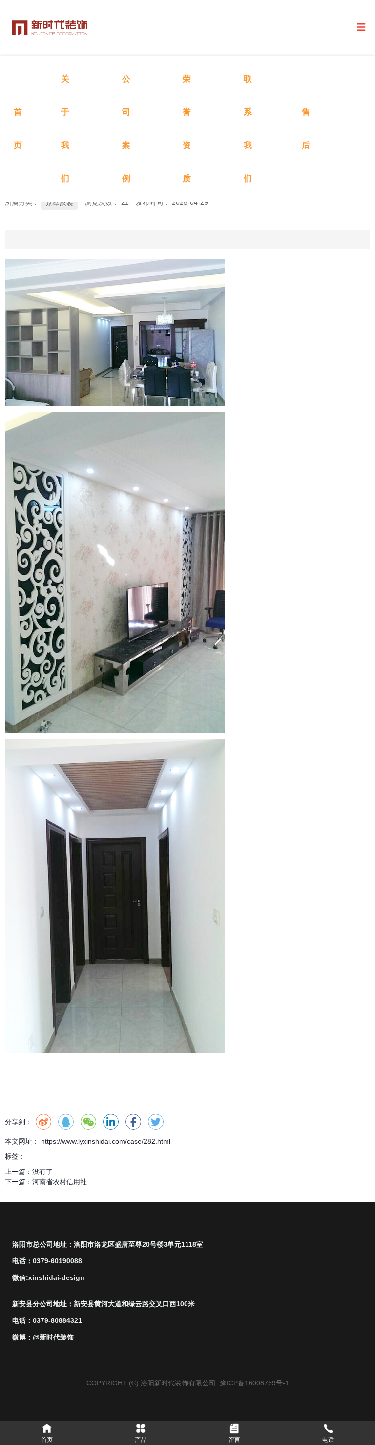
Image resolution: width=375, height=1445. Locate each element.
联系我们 (248, 128)
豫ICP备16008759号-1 (254, 1383)
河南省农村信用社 (59, 1182)
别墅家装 (59, 203)
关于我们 (65, 128)
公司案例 (126, 128)
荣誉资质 (187, 128)
